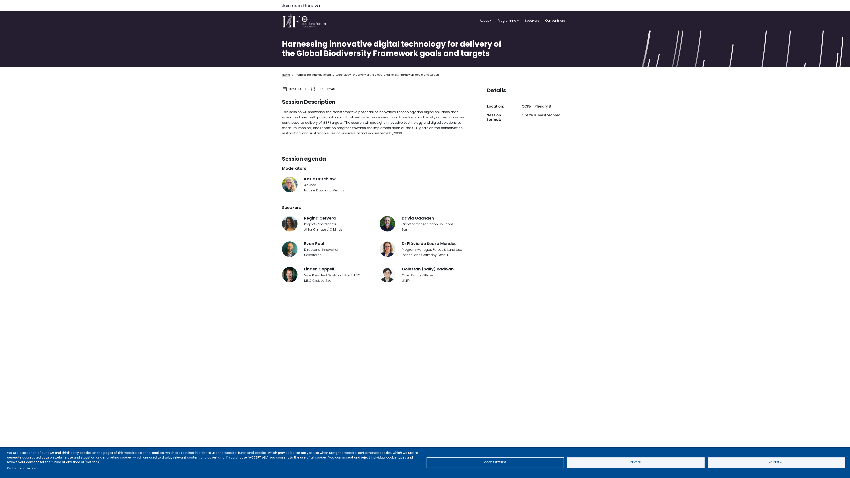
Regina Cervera (320, 218)
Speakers (532, 20)
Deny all (635, 462)
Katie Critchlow (320, 179)
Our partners (555, 20)
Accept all (776, 462)
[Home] (305, 20)
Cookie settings (495, 462)
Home (286, 75)
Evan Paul (314, 243)
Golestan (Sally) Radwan (428, 269)
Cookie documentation (22, 468)
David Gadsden (418, 218)
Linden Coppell (319, 269)
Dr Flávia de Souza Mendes (429, 243)
